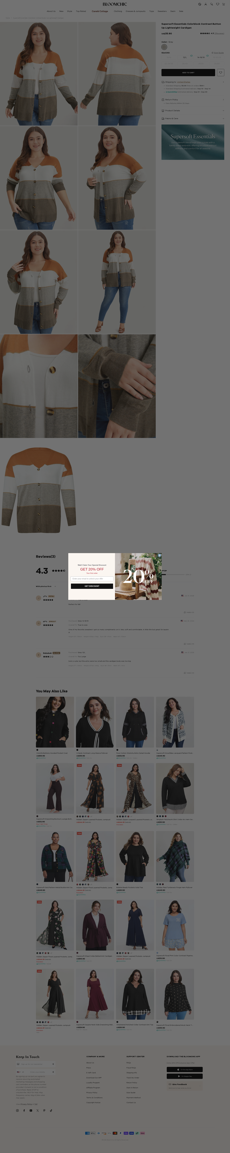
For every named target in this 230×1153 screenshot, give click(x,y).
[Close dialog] (159, 555)
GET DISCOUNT (92, 586)
